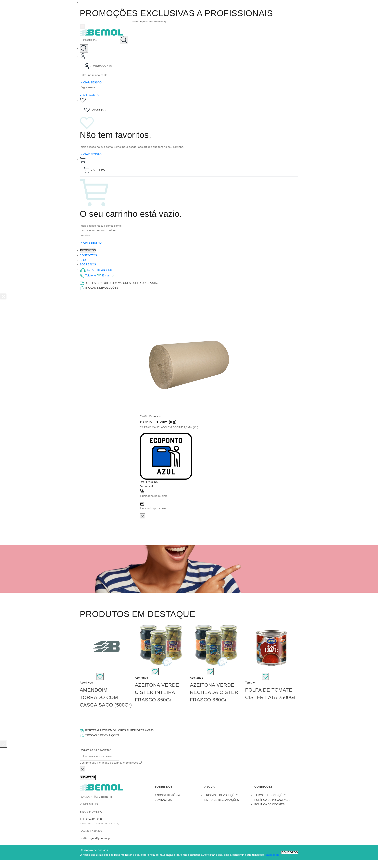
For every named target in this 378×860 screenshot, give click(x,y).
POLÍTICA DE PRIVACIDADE (272, 799)
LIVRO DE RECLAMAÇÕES (221, 799)
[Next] (294, 666)
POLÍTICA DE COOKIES (269, 804)
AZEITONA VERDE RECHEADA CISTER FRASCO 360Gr (214, 692)
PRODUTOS (88, 250)
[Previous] (84, 666)
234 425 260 (94, 819)
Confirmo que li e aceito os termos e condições (109, 762)
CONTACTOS (88, 255)
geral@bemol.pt (100, 838)
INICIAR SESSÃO (91, 82)
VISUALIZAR (88, 676)
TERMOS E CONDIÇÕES (270, 795)
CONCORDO (290, 852)
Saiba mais (272, 854)
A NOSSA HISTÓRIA (167, 795)
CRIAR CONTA (89, 94)
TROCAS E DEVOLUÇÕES (221, 795)
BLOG (83, 259)
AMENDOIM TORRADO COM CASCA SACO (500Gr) (106, 697)
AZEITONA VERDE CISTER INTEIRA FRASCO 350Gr (157, 692)
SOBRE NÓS (88, 264)
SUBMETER (87, 777)
